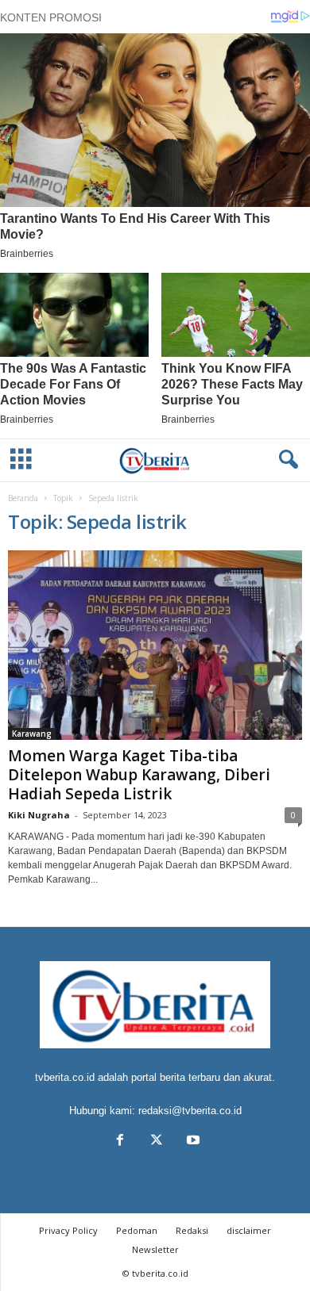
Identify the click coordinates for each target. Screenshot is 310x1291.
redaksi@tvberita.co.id (190, 1111)
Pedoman (136, 1230)
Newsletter (155, 1249)
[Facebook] (120, 1141)
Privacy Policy (68, 1230)
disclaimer (249, 1230)
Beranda (23, 498)
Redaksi (192, 1230)
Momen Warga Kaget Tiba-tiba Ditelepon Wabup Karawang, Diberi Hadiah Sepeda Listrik (139, 774)
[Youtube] (191, 1141)
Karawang (32, 733)
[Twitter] (156, 1141)
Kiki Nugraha (39, 815)
